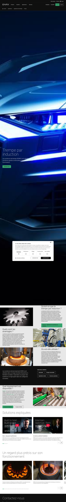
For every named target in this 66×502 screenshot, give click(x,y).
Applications (24, 4)
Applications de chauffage (18, 8)
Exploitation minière (42, 375)
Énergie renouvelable (50, 372)
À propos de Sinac (18, 406)
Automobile (41, 372)
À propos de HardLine (8, 406)
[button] (20, 258)
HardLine (4, 390)
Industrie (18, 4)
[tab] (3, 443)
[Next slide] (61, 443)
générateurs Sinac (10, 394)
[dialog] (33, 251)
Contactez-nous (7, 166)
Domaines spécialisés (54, 375)
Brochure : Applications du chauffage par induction (50, 325)
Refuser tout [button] (35, 257)
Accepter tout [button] (46, 257)
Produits (12, 4)
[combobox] (50, 242)
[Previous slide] (58, 443)
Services (30, 4)
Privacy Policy (43, 249)
